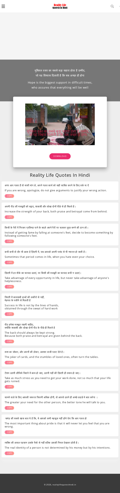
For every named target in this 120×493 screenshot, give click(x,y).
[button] (3, 6)
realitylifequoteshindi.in (64, 484)
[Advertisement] (60, 36)
